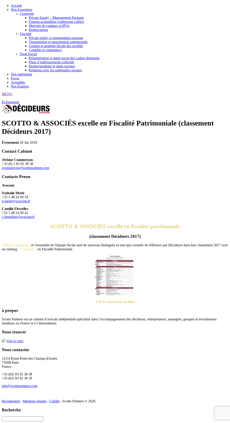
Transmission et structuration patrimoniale (58, 42)
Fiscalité (25, 34)
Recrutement (11, 401)
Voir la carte (14, 341)
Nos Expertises (21, 9)
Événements (10, 102)
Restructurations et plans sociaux (52, 66)
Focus (15, 78)
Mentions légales (34, 401)
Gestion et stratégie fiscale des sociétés (56, 46)
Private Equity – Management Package (56, 18)
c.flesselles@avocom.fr (18, 217)
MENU (7, 94)
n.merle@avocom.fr (16, 201)
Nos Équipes (20, 86)
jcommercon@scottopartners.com (25, 168)
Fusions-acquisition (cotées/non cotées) (56, 22)
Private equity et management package (56, 38)
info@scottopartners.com (19, 386)
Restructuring (38, 30)
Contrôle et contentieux (45, 50)
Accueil (16, 5)
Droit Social (28, 54)
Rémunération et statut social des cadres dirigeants (64, 58)
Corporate (27, 13)
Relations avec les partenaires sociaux (55, 70)
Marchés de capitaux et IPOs (49, 26)
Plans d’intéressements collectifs (51, 62)
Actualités (18, 82)
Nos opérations (21, 74)
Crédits (54, 401)
